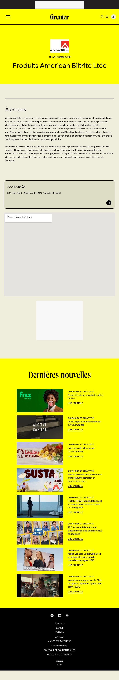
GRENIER (59, 661)
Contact (59, 637)
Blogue (59, 628)
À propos (59, 623)
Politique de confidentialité (59, 650)
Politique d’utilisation (59, 654)
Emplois (59, 632)
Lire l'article (75, 403)
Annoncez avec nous (59, 641)
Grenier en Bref (60, 646)
